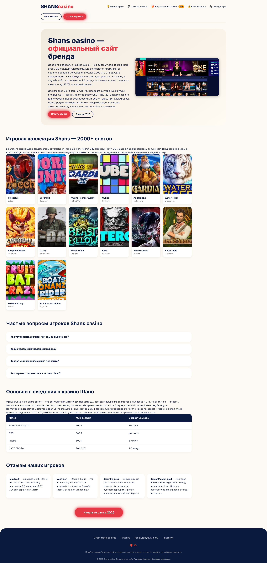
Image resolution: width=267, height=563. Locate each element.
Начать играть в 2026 (98, 512)
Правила (125, 537)
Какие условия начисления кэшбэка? (33, 348)
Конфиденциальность (146, 537)
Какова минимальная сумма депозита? (34, 361)
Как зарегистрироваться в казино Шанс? (35, 373)
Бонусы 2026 (83, 114)
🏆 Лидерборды (115, 6)
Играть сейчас (59, 113)
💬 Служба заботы (137, 6)
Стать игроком (74, 16)
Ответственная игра (105, 537)
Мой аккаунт (51, 16)
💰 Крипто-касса (197, 6)
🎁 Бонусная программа (167, 6)
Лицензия (168, 537)
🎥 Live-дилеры (218, 6)
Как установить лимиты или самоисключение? (39, 336)
